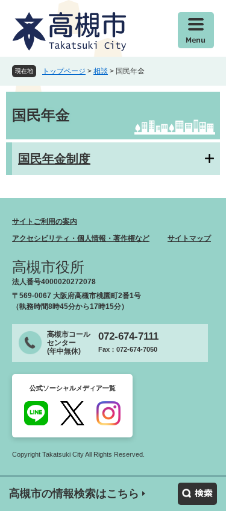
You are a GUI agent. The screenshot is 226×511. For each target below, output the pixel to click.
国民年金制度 (54, 158)
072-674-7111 (128, 336)
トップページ (64, 71)
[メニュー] (196, 30)
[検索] (197, 494)
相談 (100, 71)
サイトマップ (189, 238)
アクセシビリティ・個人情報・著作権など (80, 238)
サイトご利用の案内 (44, 221)
